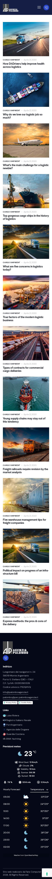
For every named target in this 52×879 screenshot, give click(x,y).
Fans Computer (33, 871)
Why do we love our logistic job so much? (22, 116)
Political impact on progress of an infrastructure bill (26, 572)
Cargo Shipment (11, 59)
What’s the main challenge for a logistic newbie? (26, 166)
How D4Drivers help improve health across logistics (23, 65)
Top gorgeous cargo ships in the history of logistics (26, 217)
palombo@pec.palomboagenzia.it (20, 697)
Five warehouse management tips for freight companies (24, 521)
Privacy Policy (11, 703)
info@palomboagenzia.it (15, 692)
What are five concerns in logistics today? (23, 268)
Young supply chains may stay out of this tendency (24, 420)
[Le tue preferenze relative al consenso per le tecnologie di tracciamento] (47, 874)
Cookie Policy (26, 703)
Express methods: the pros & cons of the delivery (25, 622)
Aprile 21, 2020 (30, 60)
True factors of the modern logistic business (23, 318)
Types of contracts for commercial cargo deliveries (23, 369)
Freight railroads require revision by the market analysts (25, 470)
